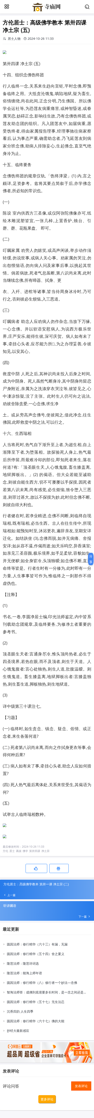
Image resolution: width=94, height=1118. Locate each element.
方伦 (5, 851)
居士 (12, 851)
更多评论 (47, 1099)
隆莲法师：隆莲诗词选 (23, 963)
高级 (18, 851)
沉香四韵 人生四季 (20, 1011)
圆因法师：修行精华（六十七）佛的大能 (35, 1021)
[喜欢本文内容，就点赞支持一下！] (36, 868)
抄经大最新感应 (18, 1030)
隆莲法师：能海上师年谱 (24, 973)
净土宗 (45, 851)
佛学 (25, 851)
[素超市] (47, 10)
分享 (90, 559)
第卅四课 (34, 851)
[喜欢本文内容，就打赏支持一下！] (59, 868)
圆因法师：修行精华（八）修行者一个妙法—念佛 (42, 982)
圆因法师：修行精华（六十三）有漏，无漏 (37, 944)
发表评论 (81, 1086)
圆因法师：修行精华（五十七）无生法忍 (35, 1002)
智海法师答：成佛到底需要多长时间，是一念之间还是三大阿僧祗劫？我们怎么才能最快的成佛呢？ (48, 992)
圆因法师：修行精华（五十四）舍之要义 (35, 954)
